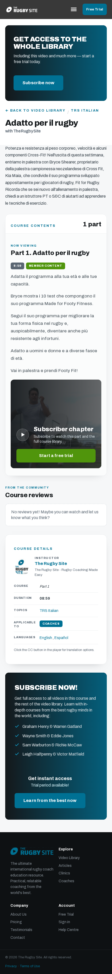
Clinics (64, 873)
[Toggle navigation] (73, 9)
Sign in (64, 922)
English (46, 638)
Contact (17, 938)
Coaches (66, 881)
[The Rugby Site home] (22, 9)
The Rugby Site (51, 563)
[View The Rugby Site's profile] (22, 566)
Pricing (16, 922)
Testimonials (21, 930)
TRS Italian (85, 110)
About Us (18, 914)
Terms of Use (30, 966)
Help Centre (69, 930)
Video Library (69, 858)
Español (61, 638)
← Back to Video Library (35, 110)
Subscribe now (38, 82)
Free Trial (94, 9)
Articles (65, 866)
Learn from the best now (50, 800)
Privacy (11, 966)
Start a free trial (56, 455)
